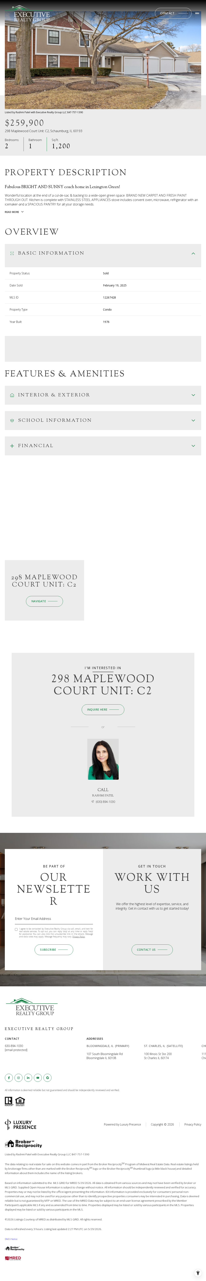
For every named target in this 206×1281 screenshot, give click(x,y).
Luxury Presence (130, 1124)
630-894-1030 (14, 1046)
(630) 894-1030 (105, 802)
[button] (152, 949)
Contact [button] (167, 13)
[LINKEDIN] (28, 1078)
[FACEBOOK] (9, 1078)
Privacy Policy (78, 936)
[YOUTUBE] (38, 1078)
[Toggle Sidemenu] (197, 13)
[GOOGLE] (47, 1078)
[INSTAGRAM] (18, 1078)
